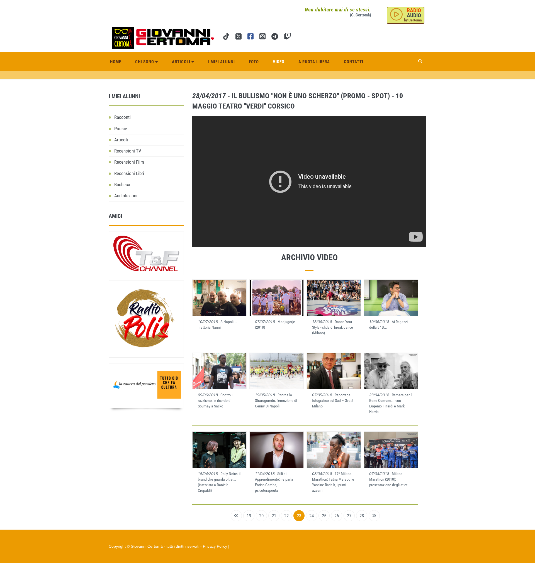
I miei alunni (221, 61)
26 (336, 515)
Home (115, 61)
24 (311, 515)
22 (286, 515)
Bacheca (122, 184)
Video (278, 61)
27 (349, 515)
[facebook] (250, 37)
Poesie (120, 128)
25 (324, 515)
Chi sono (145, 61)
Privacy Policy (215, 546)
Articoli (181, 61)
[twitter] (238, 37)
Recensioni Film (129, 162)
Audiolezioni (125, 195)
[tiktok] (226, 37)
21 (274, 515)
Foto (254, 61)
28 (361, 515)
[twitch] (287, 37)
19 (249, 515)
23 (299, 515)
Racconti (122, 117)
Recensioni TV (127, 151)
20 (261, 515)
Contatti (353, 61)
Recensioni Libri (129, 173)
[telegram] (274, 37)
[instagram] (262, 37)
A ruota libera (314, 61)
